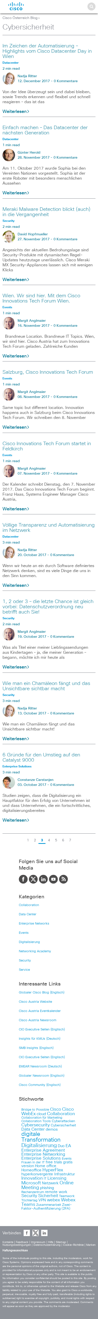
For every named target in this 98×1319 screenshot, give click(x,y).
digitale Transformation (41, 1137)
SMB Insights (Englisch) (36, 1048)
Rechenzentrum (32, 1192)
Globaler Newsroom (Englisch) (41, 1075)
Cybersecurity (35, 1125)
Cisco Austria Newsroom (37, 1020)
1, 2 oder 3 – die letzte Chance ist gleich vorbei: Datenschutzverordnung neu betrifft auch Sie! (48, 607)
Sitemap (61, 1242)
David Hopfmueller (33, 234)
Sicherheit (48, 1196)
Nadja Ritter (27, 76)
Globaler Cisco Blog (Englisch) (41, 992)
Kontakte (8, 1242)
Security (25, 960)
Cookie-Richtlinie (73, 1245)
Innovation (32, 1178)
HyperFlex (52, 1170)
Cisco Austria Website (35, 1001)
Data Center (27, 914)
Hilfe (50, 1242)
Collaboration (29, 905)
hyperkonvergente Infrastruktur (48, 1174)
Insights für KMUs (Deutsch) (39, 1038)
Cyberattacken (63, 1121)
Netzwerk (50, 1183)
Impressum (38, 1242)
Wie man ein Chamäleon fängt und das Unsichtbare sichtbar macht (46, 686)
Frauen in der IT (33, 1162)
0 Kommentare (66, 81)
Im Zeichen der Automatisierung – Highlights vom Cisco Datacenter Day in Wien (47, 51)
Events (24, 933)
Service (24, 970)
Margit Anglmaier (32, 321)
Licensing (56, 1178)
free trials (54, 1162)
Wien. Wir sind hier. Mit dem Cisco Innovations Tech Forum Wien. (41, 298)
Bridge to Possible (35, 1109)
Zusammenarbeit (48, 1205)
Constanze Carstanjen (36, 780)
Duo (61, 1146)
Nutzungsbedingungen (17, 1245)
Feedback (22, 1242)
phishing (47, 1188)
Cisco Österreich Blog (20, 18)
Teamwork (67, 1196)
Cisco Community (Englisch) (40, 1085)
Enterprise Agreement (43, 1150)
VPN (42, 1200)
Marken (90, 1245)
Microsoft (31, 1183)
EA (68, 1146)
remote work (56, 1192)
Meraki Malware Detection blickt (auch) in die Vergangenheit (46, 212)
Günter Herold (29, 152)
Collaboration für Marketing (41, 1117)
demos (52, 1129)
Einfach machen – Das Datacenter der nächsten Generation (45, 130)
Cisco (55, 1109)
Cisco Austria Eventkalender (40, 1011)
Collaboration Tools (36, 1121)
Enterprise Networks (34, 923)
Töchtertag (29, 1200)
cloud (41, 1114)
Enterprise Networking (43, 1154)
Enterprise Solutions (41, 1158)
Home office (45, 1166)
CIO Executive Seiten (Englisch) (42, 1029)
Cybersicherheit (63, 1125)
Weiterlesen (15, 111)
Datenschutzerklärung (47, 1245)
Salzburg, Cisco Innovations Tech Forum (48, 372)
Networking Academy (35, 951)
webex (53, 1200)
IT (45, 1178)
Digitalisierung (29, 942)
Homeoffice (31, 1170)
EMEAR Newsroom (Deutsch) (40, 1066)
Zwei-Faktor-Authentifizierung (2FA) (46, 1206)
